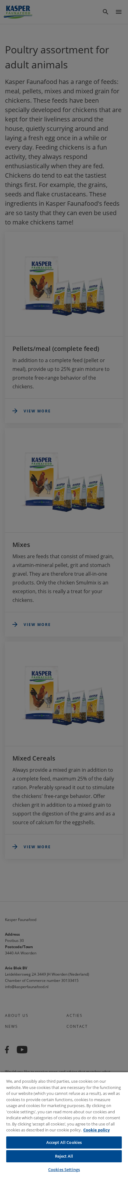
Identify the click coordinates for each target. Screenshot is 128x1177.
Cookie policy (96, 1130)
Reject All (64, 1156)
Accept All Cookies (64, 1142)
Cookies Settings (64, 1169)
